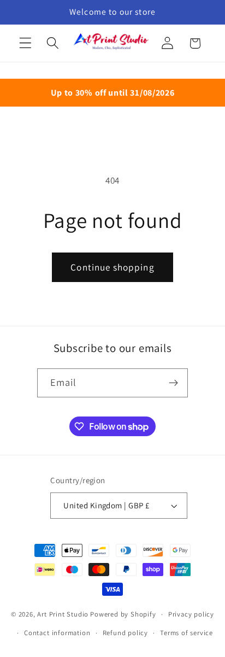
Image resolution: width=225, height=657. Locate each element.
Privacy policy (191, 614)
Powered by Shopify (123, 614)
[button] (25, 43)
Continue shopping (112, 267)
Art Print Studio (62, 614)
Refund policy (125, 632)
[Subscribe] (174, 383)
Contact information (57, 632)
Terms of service (186, 632)
